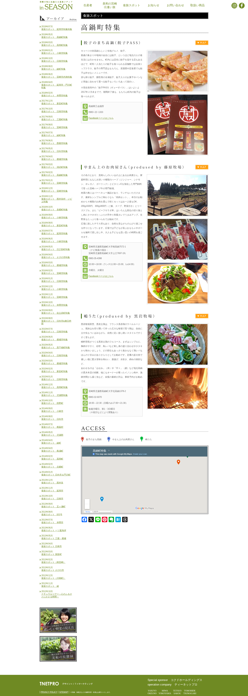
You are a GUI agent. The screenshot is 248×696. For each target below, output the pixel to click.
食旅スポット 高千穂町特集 (55, 347)
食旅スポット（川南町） (53, 578)
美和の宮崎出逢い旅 (110, 5)
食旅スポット (131, 5)
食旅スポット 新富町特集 (54, 103)
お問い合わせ (175, 5)
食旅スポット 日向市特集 (54, 151)
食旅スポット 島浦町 (52, 451)
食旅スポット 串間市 (52, 522)
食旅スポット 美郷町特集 (54, 209)
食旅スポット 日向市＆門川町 (56, 474)
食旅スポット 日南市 (52, 498)
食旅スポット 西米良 (52, 482)
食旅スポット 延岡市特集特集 (56, 29)
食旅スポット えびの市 (52, 570)
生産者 (88, 5)
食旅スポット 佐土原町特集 (55, 313)
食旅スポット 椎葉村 (52, 427)
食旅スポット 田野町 (52, 403)
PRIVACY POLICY (49, 692)
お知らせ (153, 5)
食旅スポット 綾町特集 (53, 69)
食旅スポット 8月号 (51, 514)
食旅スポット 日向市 (52, 419)
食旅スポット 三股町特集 (54, 119)
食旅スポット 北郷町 (52, 467)
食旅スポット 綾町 (51, 443)
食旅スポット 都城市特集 (54, 159)
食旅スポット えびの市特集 (55, 257)
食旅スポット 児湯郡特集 (54, 395)
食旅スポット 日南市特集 (54, 61)
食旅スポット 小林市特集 (54, 53)
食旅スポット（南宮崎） (53, 562)
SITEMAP (63, 692)
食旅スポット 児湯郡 (52, 435)
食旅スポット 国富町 (51, 554)
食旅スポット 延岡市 (52, 490)
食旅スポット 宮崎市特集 (54, 127)
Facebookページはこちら (101, 118)
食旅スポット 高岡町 (52, 459)
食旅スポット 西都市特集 (54, 143)
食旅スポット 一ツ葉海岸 (53, 530)
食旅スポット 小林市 (52, 411)
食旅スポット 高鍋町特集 (54, 37)
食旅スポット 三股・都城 (53, 538)
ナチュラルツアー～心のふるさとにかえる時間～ (56, 595)
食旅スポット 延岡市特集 (54, 233)
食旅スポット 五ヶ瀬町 (53, 506)
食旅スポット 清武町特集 (54, 167)
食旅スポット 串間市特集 (54, 95)
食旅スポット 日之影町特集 (55, 249)
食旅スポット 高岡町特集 (54, 45)
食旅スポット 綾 (50, 586)
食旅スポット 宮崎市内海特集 (56, 77)
